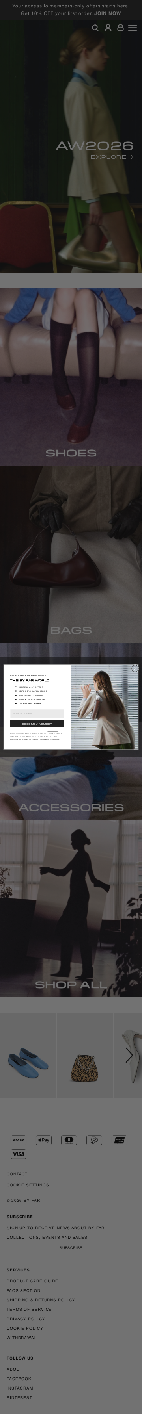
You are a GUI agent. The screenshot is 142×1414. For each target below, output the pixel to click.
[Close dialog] (135, 668)
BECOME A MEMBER (37, 723)
